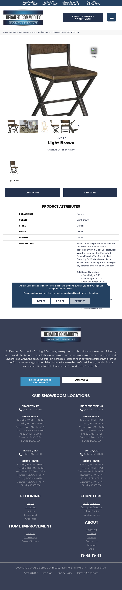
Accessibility (30, 573)
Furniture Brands (91, 514)
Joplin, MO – (92, 3)
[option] (9, 126)
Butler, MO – (50, 3)
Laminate (30, 511)
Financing (90, 192)
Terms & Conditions (87, 573)
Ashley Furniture (91, 503)
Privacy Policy (64, 573)
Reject (60, 301)
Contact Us (91, 541)
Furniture (14, 32)
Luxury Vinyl (30, 514)
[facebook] (82, 556)
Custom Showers (30, 541)
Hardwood (30, 507)
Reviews (91, 545)
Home (5, 32)
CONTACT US (32, 192)
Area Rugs (30, 518)
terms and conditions (69, 293)
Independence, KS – (71, 3)
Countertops (30, 537)
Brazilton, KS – (29, 3)
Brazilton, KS (30, 406)
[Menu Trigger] (111, 17)
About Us (91, 533)
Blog (91, 548)
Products (24, 32)
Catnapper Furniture (91, 507)
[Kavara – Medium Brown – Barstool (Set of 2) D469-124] (13, 126)
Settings (80, 301)
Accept (41, 301)
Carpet (30, 503)
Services (91, 537)
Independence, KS (91, 406)
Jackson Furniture (91, 511)
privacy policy (45, 293)
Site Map (47, 573)
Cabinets (30, 533)
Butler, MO (30, 450)
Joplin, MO (91, 450)
